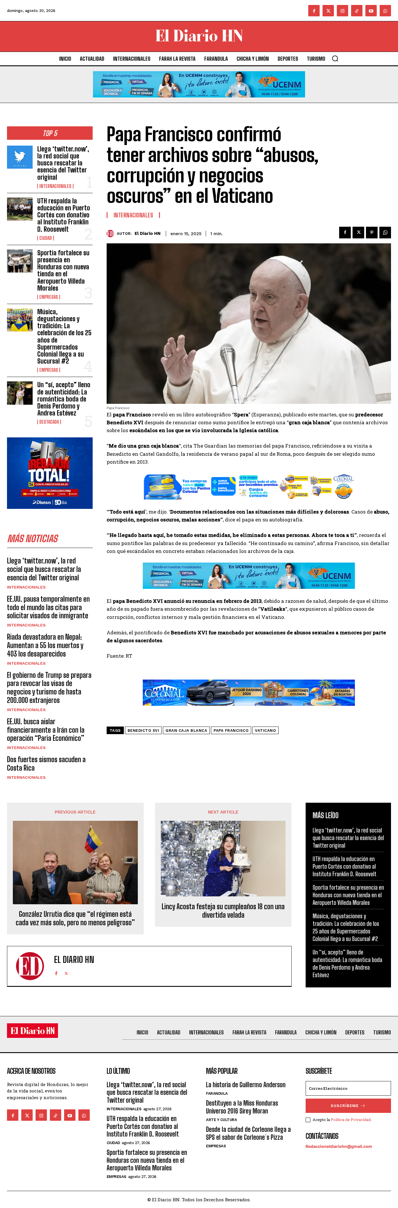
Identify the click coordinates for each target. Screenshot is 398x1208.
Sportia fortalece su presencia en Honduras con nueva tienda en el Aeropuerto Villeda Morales (63, 270)
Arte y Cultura (221, 1120)
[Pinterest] (372, 232)
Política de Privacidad (351, 1119)
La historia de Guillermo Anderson (246, 1085)
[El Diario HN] (112, 233)
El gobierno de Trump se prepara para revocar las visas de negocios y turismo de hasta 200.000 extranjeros (49, 687)
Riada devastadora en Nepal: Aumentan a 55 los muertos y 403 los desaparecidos (45, 645)
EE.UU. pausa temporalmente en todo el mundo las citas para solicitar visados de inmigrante (48, 607)
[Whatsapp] (385, 10)
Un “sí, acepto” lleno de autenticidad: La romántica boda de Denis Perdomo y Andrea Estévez (63, 399)
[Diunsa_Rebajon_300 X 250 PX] (50, 513)
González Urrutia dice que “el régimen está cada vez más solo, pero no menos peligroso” (75, 918)
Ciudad (45, 238)
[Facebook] (314, 10)
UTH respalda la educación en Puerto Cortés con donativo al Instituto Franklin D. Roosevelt (63, 215)
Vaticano (265, 730)
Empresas (48, 297)
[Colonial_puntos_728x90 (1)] (249, 503)
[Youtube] (371, 10)
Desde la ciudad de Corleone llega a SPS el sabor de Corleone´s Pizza (248, 1133)
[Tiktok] (356, 10)
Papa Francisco (231, 730)
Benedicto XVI (143, 730)
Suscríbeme (345, 1106)
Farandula (217, 1093)
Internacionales (55, 186)
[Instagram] (342, 10)
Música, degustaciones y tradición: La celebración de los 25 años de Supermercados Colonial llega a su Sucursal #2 (64, 336)
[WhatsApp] (385, 232)
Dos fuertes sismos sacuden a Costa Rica (46, 763)
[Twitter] (328, 10)
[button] (335, 58)
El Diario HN (148, 233)
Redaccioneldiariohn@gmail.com (339, 1146)
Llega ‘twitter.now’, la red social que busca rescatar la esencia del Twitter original (63, 163)
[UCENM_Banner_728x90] (199, 102)
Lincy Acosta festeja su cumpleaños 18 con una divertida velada (223, 910)
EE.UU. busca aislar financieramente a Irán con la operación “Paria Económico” (45, 730)
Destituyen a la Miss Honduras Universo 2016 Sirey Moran (242, 1107)
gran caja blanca (186, 730)
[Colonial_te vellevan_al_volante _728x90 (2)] (249, 710)
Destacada (49, 422)
